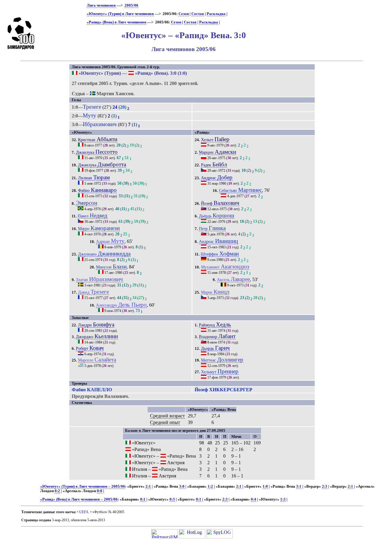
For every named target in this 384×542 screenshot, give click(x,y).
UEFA (83, 512)
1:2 (210, 486)
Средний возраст (167, 415)
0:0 (99, 491)
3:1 (299, 486)
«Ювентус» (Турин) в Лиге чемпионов (120, 14)
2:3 (324, 486)
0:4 (253, 499)
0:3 (172, 499)
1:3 (283, 499)
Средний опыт (165, 422)
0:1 (143, 499)
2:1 (148, 486)
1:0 (265, 486)
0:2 (57, 491)
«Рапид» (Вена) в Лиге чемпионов (116, 22)
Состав (197, 14)
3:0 (181, 486)
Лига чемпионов (101, 5)
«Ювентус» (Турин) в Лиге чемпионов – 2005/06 (82, 486)
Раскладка (216, 14)
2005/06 (131, 5)
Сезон (183, 14)
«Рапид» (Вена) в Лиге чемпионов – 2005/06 (79, 499)
